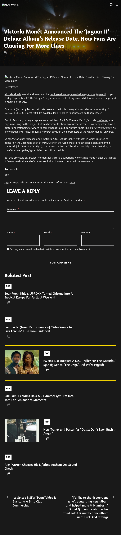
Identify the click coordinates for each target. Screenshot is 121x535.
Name (11, 232)
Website (85, 232)
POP (8, 286)
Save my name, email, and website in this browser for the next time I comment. (50, 249)
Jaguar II (100, 94)
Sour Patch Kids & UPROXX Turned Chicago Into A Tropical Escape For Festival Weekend (39, 295)
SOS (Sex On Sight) (64, 139)
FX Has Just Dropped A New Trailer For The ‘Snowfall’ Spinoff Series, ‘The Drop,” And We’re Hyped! (79, 363)
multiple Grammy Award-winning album (72, 94)
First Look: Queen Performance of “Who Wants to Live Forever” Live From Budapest (38, 329)
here (72, 182)
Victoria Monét (13, 94)
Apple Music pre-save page (77, 142)
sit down (67, 127)
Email (48, 232)
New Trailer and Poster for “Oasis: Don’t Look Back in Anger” (79, 431)
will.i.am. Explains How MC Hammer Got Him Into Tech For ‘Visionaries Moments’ (39, 398)
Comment (13, 208)
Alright (39, 98)
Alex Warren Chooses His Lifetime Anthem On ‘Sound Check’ (41, 466)
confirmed (102, 120)
